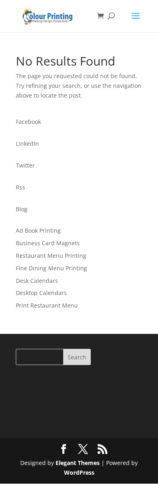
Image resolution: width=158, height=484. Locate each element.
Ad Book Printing (38, 230)
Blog (22, 209)
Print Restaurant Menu (47, 305)
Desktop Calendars (41, 293)
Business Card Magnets (48, 243)
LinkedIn (27, 143)
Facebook (28, 121)
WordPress (79, 472)
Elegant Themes (78, 463)
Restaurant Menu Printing (51, 255)
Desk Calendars (37, 280)
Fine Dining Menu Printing (51, 268)
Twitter (25, 165)
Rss (20, 187)
